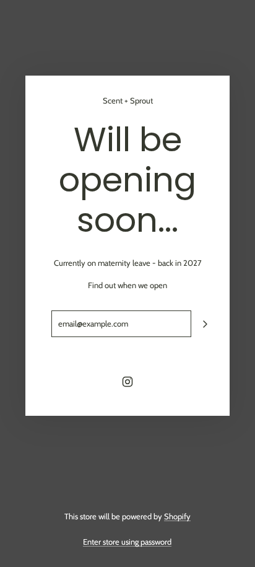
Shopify (177, 516)
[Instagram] (127, 381)
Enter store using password (127, 542)
